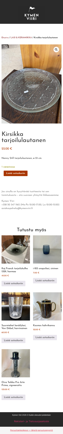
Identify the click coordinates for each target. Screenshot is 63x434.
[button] (56, 49)
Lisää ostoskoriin (15, 173)
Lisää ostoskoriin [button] (13, 283)
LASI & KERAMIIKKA (21, 38)
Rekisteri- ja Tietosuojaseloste (31, 421)
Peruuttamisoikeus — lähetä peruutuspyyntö (31, 430)
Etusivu (5, 38)
